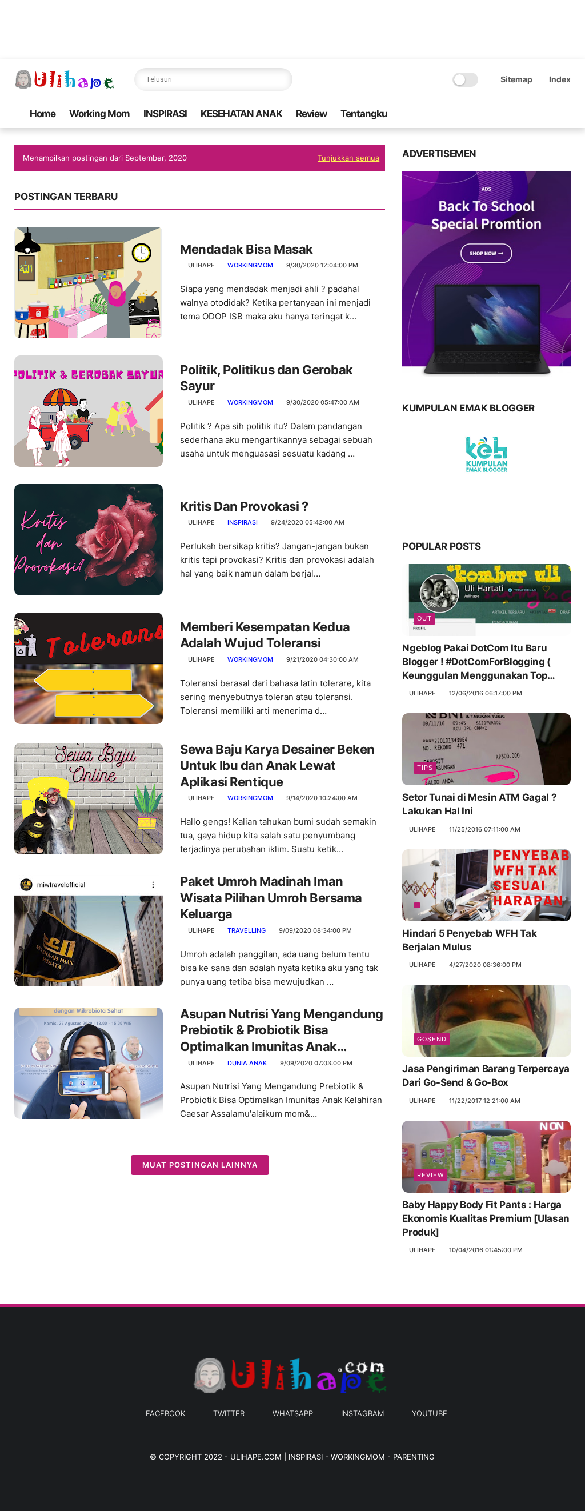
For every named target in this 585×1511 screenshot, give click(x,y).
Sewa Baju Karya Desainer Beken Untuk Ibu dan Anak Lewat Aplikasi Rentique (277, 765)
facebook (165, 1413)
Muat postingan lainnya (200, 1164)
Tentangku (363, 113)
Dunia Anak (247, 1063)
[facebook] (491, 114)
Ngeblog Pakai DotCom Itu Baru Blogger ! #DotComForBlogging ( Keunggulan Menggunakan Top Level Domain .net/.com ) (476, 662)
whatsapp (293, 1413)
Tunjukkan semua (348, 157)
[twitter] (509, 114)
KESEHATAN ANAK (241, 113)
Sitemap (516, 79)
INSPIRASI (165, 113)
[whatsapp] (527, 114)
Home (42, 113)
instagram (362, 1413)
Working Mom (99, 113)
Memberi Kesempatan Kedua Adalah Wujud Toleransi (265, 635)
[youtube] (564, 114)
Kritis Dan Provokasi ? (244, 506)
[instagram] (546, 114)
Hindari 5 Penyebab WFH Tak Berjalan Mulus (469, 940)
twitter (229, 1413)
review (430, 1175)
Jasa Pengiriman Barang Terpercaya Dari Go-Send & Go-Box (486, 1075)
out (424, 618)
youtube (429, 1413)
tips (425, 768)
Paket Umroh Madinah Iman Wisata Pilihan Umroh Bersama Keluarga (271, 897)
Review (311, 113)
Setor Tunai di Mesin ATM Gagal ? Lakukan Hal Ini (479, 804)
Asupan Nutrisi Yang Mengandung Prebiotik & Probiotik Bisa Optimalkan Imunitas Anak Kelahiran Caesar (281, 1030)
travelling (246, 930)
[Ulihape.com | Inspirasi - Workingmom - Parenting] (65, 85)
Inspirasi (242, 522)
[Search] (281, 79)
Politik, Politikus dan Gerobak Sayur (266, 378)
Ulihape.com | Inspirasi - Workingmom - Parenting (332, 1456)
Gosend (432, 1039)
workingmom (250, 265)
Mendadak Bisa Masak (246, 249)
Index (560, 79)
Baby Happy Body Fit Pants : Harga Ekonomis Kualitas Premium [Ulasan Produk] (486, 1218)
